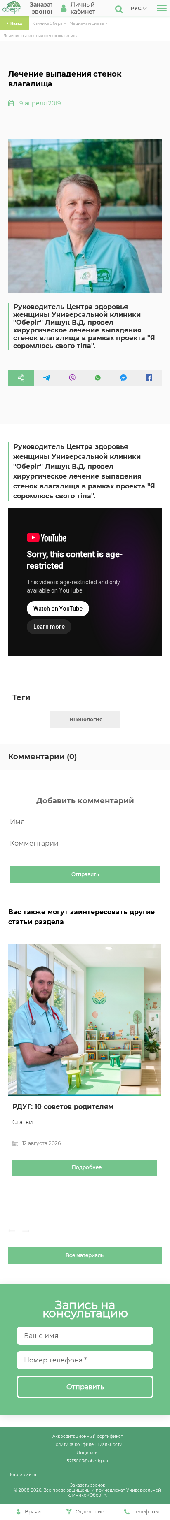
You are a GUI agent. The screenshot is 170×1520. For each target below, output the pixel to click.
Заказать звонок (87, 1485)
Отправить (85, 874)
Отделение (90, 1511)
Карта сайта (23, 1474)
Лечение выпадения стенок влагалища (40, 35)
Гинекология (85, 719)
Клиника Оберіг (47, 23)
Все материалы (85, 1255)
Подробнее (87, 1167)
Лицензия (88, 1452)
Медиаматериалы (86, 23)
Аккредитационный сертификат (87, 1436)
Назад (16, 23)
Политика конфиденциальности (87, 1444)
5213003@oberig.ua (87, 1460)
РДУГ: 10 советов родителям (62, 1107)
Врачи (33, 1511)
